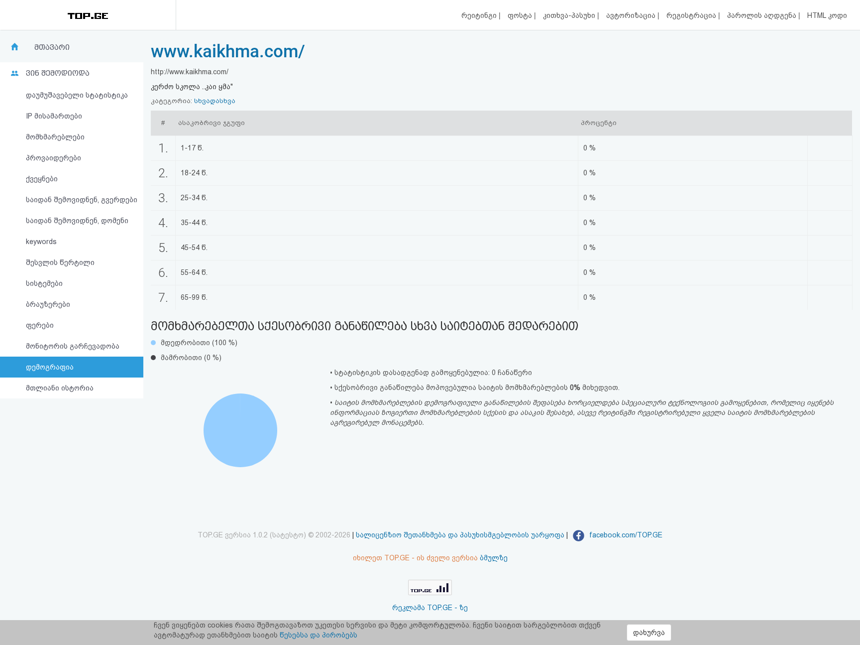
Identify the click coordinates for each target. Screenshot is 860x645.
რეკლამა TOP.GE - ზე (430, 608)
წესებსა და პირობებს (318, 635)
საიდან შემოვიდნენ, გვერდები (81, 200)
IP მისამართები (54, 116)
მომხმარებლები (55, 137)
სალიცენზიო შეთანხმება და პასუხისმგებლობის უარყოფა (460, 535)
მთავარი (52, 47)
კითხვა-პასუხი (570, 15)
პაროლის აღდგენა (762, 15)
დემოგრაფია (50, 367)
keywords (41, 242)
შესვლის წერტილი (60, 262)
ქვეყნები (42, 179)
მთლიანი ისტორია (60, 388)
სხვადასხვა (214, 101)
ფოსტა (521, 15)
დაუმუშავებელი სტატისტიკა (77, 95)
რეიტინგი (480, 15)
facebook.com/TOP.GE (624, 535)
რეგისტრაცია (692, 15)
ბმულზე (494, 558)
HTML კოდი (827, 15)
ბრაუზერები (48, 304)
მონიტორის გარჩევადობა (72, 346)
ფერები (40, 325)
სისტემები (44, 283)
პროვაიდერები (53, 158)
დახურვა (649, 633)
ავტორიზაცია (631, 15)
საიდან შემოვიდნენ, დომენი (77, 221)
